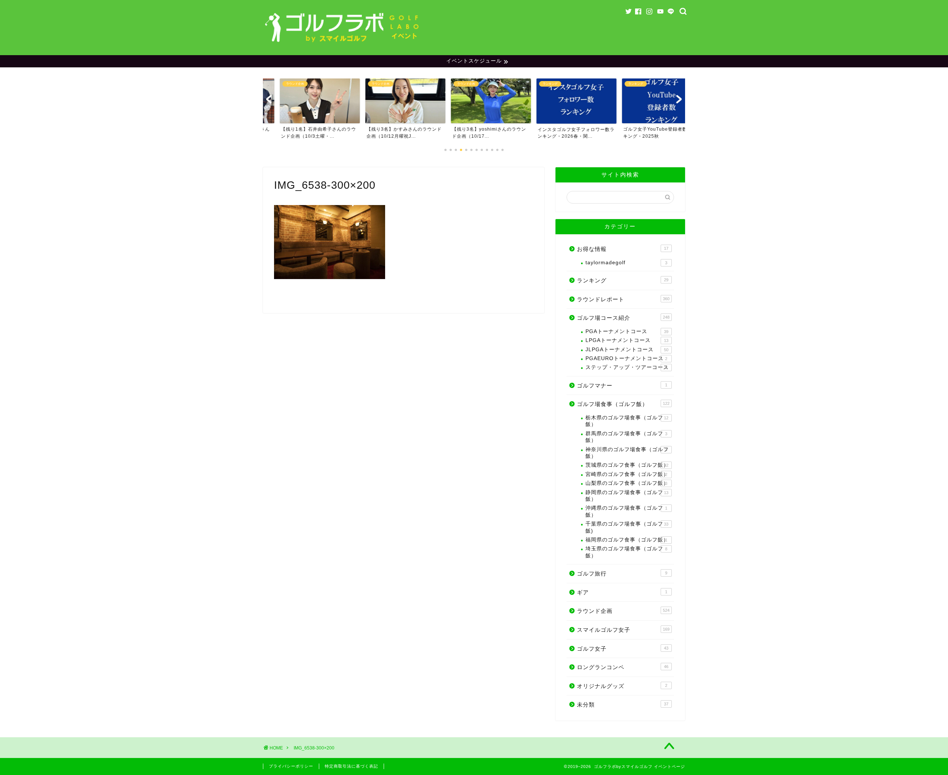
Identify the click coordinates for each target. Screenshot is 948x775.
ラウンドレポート (623, 299)
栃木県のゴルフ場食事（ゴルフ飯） (626, 421)
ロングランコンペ (622, 667)
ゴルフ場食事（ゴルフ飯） (623, 404)
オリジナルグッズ (622, 686)
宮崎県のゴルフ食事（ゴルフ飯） (627, 474)
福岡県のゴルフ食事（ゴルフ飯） (627, 540)
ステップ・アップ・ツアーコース (627, 367)
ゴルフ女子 (622, 648)
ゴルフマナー (622, 385)
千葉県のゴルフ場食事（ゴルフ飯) (626, 527)
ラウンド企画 (623, 611)
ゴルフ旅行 (622, 573)
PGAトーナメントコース (626, 331)
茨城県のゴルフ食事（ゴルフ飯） (627, 465)
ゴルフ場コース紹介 (623, 318)
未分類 (622, 704)
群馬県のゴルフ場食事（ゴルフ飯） (626, 437)
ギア (622, 592)
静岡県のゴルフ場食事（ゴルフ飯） (626, 496)
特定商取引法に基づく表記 (351, 766)
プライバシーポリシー (291, 766)
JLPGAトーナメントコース (626, 349)
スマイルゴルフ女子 (623, 630)
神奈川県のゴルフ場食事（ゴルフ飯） (627, 453)
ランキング (622, 280)
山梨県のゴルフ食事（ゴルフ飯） (627, 483)
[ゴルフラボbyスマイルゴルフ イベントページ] (342, 44)
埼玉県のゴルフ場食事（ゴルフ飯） (626, 552)
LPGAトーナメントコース (626, 340)
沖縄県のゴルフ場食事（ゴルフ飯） (626, 511)
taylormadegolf (626, 262)
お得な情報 (622, 249)
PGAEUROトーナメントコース (626, 358)
